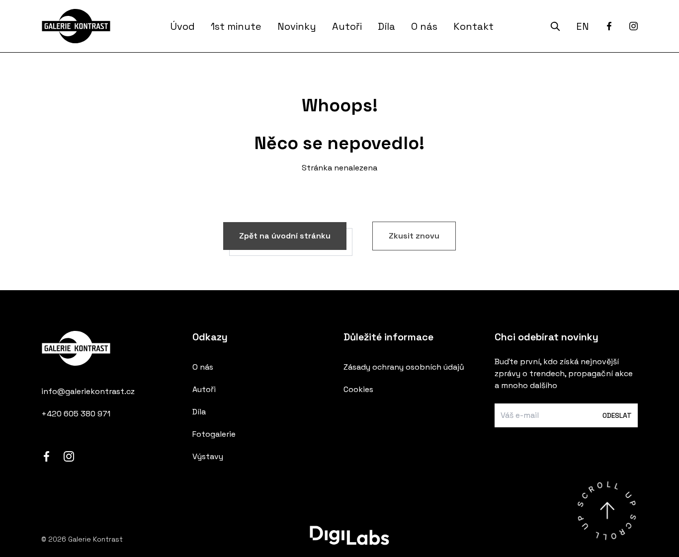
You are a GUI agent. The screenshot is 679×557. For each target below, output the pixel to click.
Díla (386, 26)
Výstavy (207, 456)
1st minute (236, 26)
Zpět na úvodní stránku (285, 236)
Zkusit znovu (414, 236)
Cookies (358, 389)
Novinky (296, 26)
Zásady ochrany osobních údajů (403, 367)
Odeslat (617, 415)
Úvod (182, 26)
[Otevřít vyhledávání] (555, 26)
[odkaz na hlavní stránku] (112, 355)
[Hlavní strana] (77, 26)
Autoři (347, 26)
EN (582, 26)
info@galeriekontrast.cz (88, 391)
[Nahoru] (607, 510)
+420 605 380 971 (75, 413)
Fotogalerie (214, 434)
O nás (424, 26)
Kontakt (473, 26)
